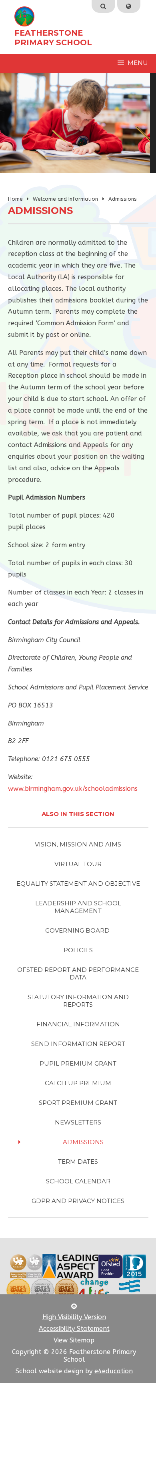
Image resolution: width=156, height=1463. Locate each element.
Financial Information (78, 1024)
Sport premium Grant (78, 1102)
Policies (78, 950)
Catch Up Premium (78, 1083)
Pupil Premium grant (78, 1063)
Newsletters (78, 1122)
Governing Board (78, 930)
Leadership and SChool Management (78, 907)
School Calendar (78, 1181)
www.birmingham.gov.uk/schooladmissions (73, 788)
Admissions (122, 199)
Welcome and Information (65, 199)
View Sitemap (74, 1340)
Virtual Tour (78, 864)
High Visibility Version (74, 1317)
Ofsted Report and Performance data (78, 973)
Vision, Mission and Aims (78, 844)
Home (15, 199)
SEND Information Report (78, 1044)
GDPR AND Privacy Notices (78, 1201)
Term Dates (78, 1161)
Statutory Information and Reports (78, 1000)
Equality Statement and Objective (78, 883)
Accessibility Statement (74, 1328)
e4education (113, 1371)
